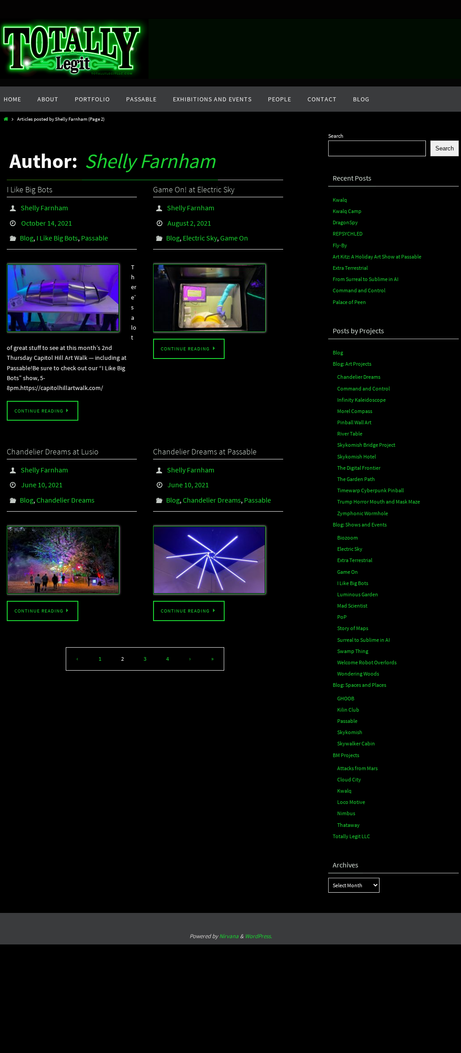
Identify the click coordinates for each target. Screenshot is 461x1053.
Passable (94, 231)
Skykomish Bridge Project (366, 444)
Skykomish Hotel (356, 456)
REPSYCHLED (347, 233)
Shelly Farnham (150, 160)
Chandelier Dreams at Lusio (53, 444)
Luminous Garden (357, 594)
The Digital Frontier (358, 467)
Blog (26, 231)
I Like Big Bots (29, 189)
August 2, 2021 (189, 219)
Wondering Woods (358, 673)
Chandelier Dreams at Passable (205, 444)
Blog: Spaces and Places (359, 684)
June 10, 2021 (42, 473)
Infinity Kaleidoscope (361, 399)
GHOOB (345, 698)
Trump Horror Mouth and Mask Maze (378, 501)
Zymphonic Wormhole (362, 513)
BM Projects (346, 755)
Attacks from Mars (357, 768)
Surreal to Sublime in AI (363, 639)
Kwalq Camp (347, 211)
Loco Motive (351, 802)
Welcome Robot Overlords (367, 662)
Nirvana (229, 936)
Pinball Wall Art (354, 422)
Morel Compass (354, 411)
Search (335, 135)
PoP (342, 616)
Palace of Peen (349, 302)
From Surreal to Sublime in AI (365, 279)
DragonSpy (345, 222)
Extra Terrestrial (350, 267)
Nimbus (346, 813)
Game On (234, 231)
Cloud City (349, 779)
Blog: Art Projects (352, 363)
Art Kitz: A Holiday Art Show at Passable (377, 256)
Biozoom (347, 537)
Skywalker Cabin (356, 743)
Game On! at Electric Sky (194, 189)
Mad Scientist (352, 605)
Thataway (348, 825)
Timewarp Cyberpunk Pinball (370, 490)
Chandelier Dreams (65, 486)
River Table (349, 433)
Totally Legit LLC (351, 836)
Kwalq (340, 199)
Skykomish (349, 732)
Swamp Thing (352, 651)
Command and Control (359, 290)
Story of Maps (352, 628)
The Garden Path (356, 479)
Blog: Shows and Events (360, 524)
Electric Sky (200, 231)
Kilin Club (348, 709)
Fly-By (340, 245)
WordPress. (258, 936)
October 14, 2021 (46, 219)
